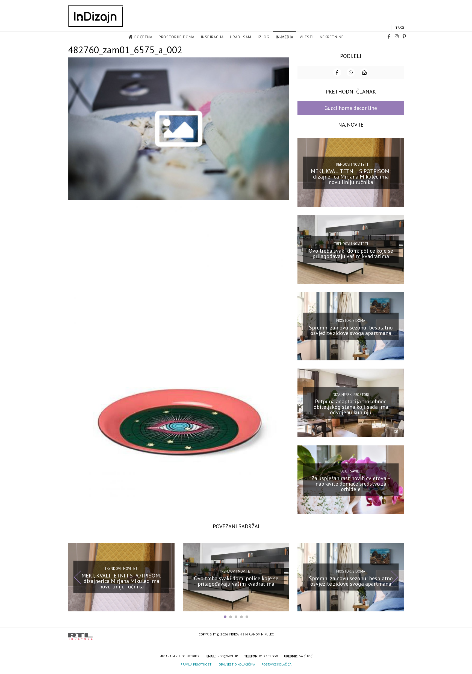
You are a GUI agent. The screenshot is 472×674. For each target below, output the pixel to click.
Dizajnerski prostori (351, 394)
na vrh (398, 635)
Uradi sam (240, 36)
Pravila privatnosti (196, 664)
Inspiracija (212, 36)
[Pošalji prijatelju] (364, 72)
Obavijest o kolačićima (237, 664)
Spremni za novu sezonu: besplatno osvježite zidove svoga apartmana (351, 330)
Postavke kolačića (276, 664)
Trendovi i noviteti (351, 164)
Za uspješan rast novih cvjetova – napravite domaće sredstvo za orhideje (350, 484)
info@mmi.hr (227, 656)
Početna (143, 36)
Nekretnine (332, 36)
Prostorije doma (176, 36)
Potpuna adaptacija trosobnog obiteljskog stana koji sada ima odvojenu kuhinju (351, 407)
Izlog (263, 36)
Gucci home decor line (350, 108)
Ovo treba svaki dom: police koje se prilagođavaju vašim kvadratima (351, 253)
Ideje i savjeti (351, 471)
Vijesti (307, 36)
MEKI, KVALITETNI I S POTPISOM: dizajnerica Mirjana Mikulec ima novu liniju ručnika (351, 177)
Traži (400, 27)
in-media (284, 36)
